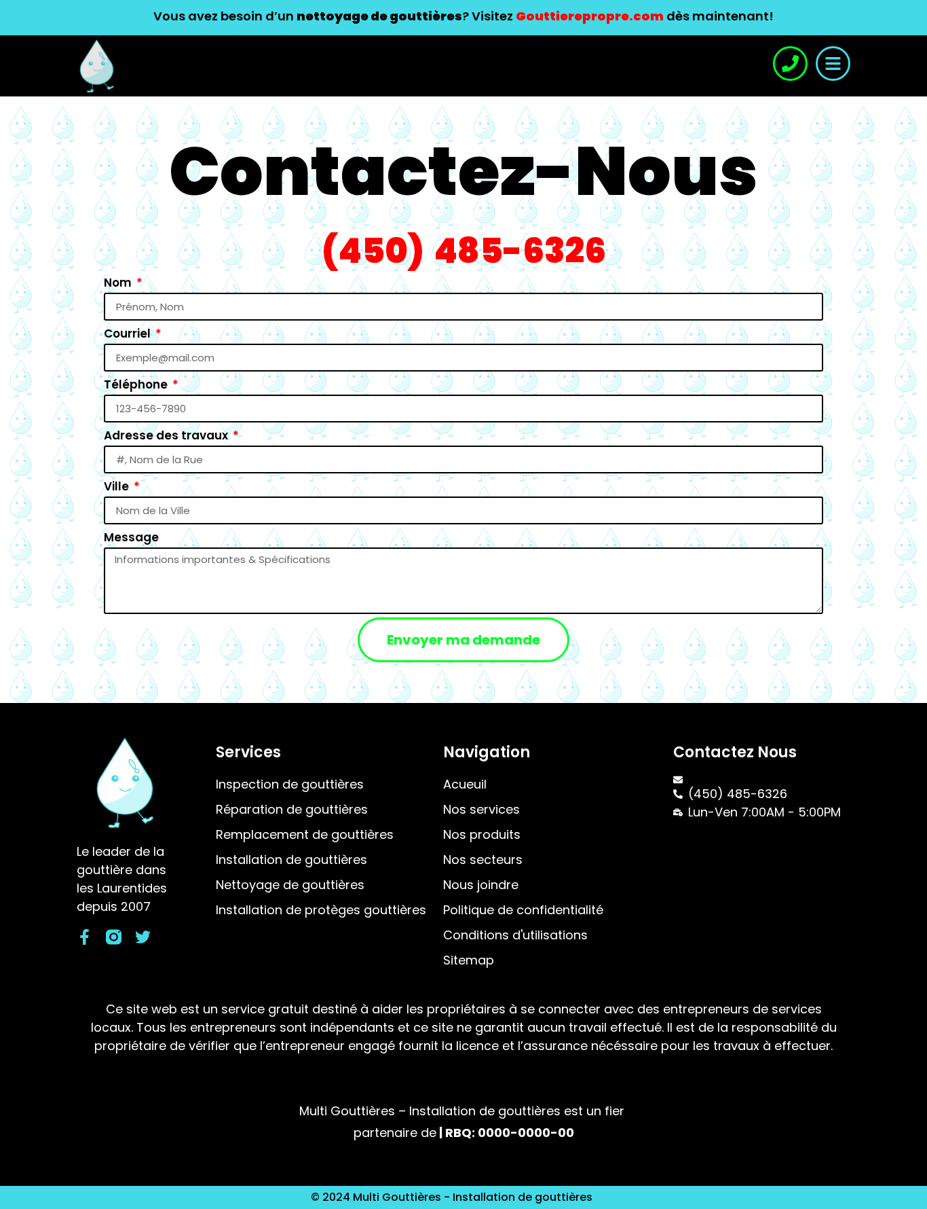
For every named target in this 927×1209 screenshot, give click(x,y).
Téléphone (137, 384)
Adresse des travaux (167, 435)
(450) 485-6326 (464, 251)
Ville (118, 486)
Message (131, 537)
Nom (119, 282)
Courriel (128, 333)
